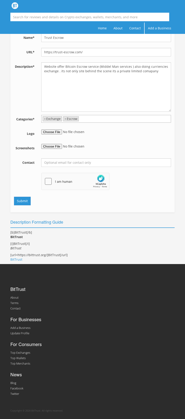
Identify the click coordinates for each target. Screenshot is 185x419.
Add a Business (159, 28)
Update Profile (19, 333)
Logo (31, 133)
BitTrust (16, 259)
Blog (13, 383)
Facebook (16, 388)
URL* (30, 52)
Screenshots (25, 148)
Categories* (25, 119)
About (118, 28)
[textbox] (81, 118)
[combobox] (106, 119)
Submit (22, 201)
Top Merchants (20, 363)
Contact (135, 28)
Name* (29, 37)
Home (102, 28)
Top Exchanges (20, 353)
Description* (25, 66)
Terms (14, 303)
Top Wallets (18, 358)
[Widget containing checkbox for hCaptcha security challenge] (75, 181)
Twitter (14, 394)
